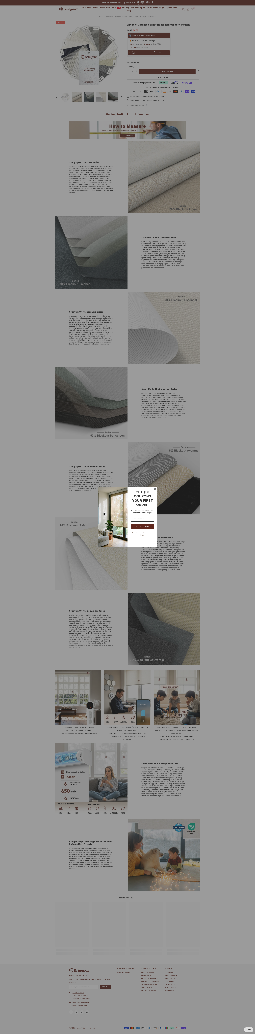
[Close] (155, 489)
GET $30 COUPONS (142, 527)
